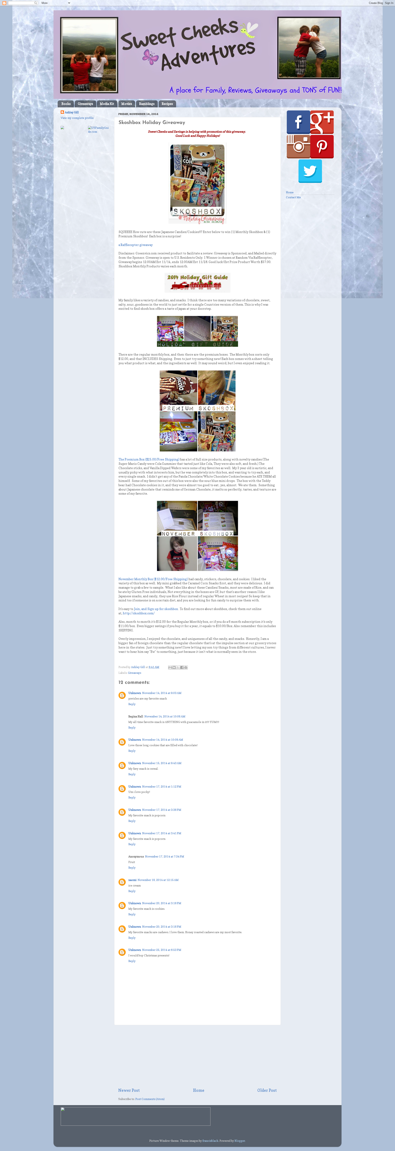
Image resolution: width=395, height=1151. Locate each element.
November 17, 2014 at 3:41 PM (161, 833)
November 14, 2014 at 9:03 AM (161, 693)
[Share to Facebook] (182, 667)
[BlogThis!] (174, 667)
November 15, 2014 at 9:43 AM (161, 763)
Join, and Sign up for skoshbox (156, 609)
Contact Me (293, 197)
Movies (126, 104)
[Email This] (170, 667)
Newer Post (129, 1090)
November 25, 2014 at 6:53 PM (161, 949)
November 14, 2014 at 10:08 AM (164, 716)
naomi (132, 880)
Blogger (240, 1140)
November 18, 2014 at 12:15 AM (158, 880)
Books (66, 104)
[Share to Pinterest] (186, 667)
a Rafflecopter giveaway (135, 245)
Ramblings (147, 104)
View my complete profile (77, 118)
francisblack (210, 1140)
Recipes (167, 104)
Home (198, 1090)
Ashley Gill (72, 112)
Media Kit (107, 104)
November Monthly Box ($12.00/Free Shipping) (153, 579)
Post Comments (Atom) (150, 1099)
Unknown (134, 693)
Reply (132, 704)
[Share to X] (178, 667)
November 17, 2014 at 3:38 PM (161, 809)
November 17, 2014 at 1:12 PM (161, 786)
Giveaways (85, 104)
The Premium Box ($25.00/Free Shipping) (148, 459)
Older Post (267, 1090)
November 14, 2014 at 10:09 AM (162, 739)
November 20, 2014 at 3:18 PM (161, 903)
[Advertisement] (197, 1056)
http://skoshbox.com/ (139, 613)
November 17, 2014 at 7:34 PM (164, 856)
